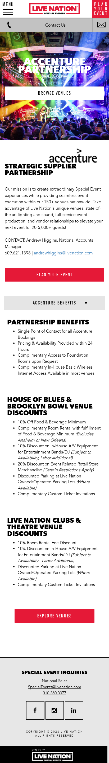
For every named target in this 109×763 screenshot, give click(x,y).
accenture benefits (54, 303)
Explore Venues (54, 616)
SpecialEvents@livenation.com (54, 686)
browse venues (54, 93)
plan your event (55, 275)
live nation (72, 731)
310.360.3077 (54, 693)
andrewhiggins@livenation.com (63, 253)
